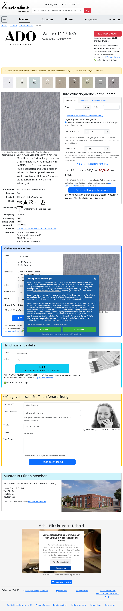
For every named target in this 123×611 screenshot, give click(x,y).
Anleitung (115, 19)
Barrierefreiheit (60, 605)
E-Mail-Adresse (10, 411)
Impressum (110, 605)
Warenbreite (9, 291)
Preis (5, 262)
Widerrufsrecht (43, 605)
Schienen (47, 19)
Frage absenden (51, 461)
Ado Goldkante (26, 25)
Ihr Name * (8, 404)
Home (4, 25)
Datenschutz (95, 605)
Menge (6, 298)
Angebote (91, 19)
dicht (20, 221)
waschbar (21, 225)
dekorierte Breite (72, 131)
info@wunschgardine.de (36, 590)
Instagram (83, 590)
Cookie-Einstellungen (16, 605)
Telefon (6, 425)
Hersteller (7, 271)
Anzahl (68, 107)
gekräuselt (71, 100)
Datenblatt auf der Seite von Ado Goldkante (36, 228)
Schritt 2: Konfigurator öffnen (92, 190)
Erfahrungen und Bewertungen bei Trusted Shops (107, 593)
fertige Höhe (70, 148)
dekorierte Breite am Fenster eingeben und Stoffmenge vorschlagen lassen (91, 123)
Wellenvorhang (99, 100)
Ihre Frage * (8, 439)
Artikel (6, 255)
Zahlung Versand (78, 605)
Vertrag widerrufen (61, 582)
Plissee (69, 19)
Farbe (96, 107)
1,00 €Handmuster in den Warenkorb (42, 368)
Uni (19, 218)
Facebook (62, 590)
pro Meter (107, 33)
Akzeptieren (61, 568)
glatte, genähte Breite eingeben (81, 119)
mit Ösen (84, 100)
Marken (24, 19)
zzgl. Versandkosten (111, 57)
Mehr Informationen (60, 562)
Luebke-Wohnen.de (37, 501)
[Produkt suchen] (87, 10)
